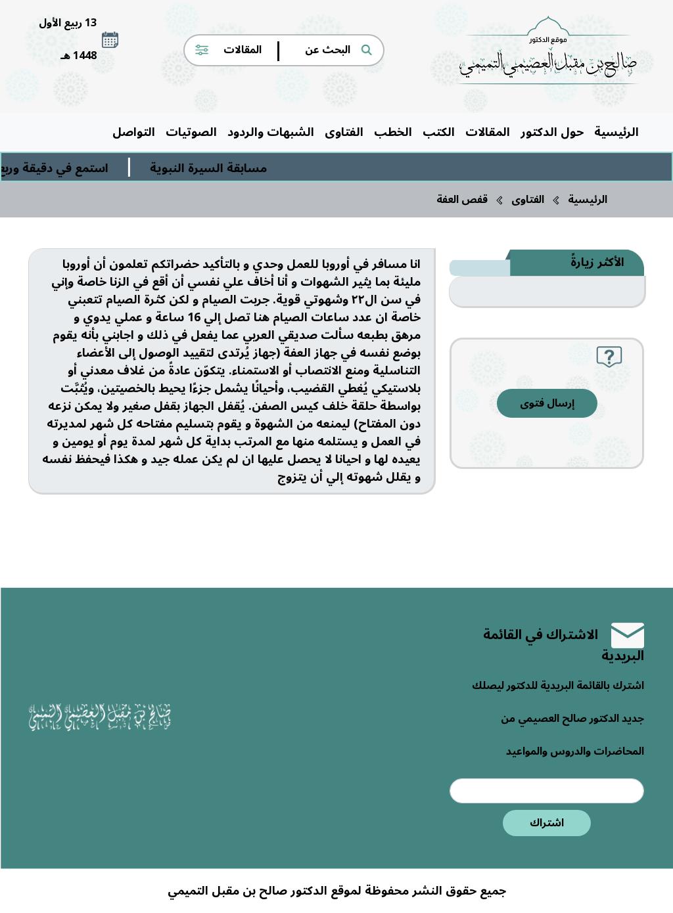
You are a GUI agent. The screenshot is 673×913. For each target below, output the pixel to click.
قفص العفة (462, 200)
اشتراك (547, 823)
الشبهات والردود (270, 132)
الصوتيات (191, 132)
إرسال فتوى (547, 403)
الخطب (393, 132)
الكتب (439, 132)
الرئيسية (616, 132)
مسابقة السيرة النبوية (220, 168)
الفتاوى (344, 132)
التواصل (133, 132)
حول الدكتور (552, 132)
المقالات (487, 132)
